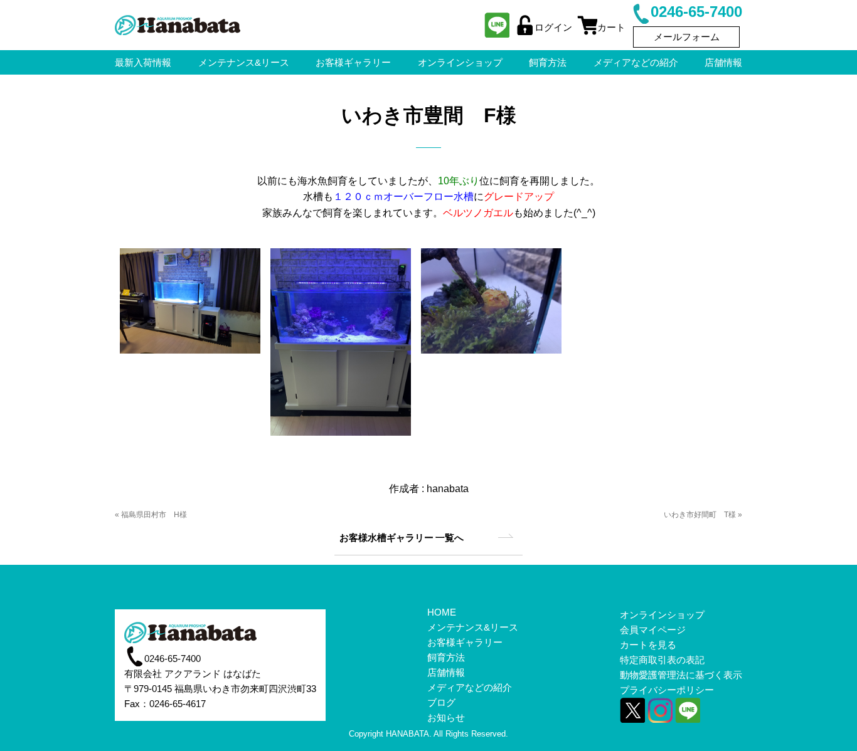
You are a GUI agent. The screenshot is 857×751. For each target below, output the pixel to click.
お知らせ (446, 717)
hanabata (448, 488)
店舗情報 (723, 62)
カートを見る (648, 644)
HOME (441, 612)
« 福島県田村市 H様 (151, 514)
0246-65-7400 (696, 11)
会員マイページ (653, 629)
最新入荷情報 (143, 62)
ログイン (553, 27)
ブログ (441, 702)
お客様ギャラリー (353, 62)
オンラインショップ (460, 62)
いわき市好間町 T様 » (703, 514)
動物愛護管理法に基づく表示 (681, 675)
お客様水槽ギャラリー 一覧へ (401, 538)
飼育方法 (548, 62)
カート (611, 27)
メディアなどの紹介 (636, 62)
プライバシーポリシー (667, 690)
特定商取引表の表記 (662, 659)
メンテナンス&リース (243, 62)
